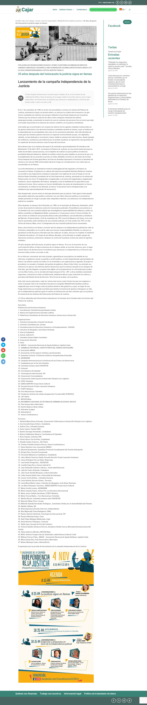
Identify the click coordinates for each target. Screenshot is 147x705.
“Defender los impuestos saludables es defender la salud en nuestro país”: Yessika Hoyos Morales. (120, 65)
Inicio (55, 10)
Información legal (72, 693)
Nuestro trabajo (57, 70)
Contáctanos (82, 10)
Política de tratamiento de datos (100, 693)
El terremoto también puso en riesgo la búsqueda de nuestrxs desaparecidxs (119, 111)
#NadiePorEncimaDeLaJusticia (37, 70)
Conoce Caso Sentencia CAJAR (103, 10)
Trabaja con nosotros (50, 693)
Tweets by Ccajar (114, 52)
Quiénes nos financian (26, 693)
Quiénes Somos (65, 10)
